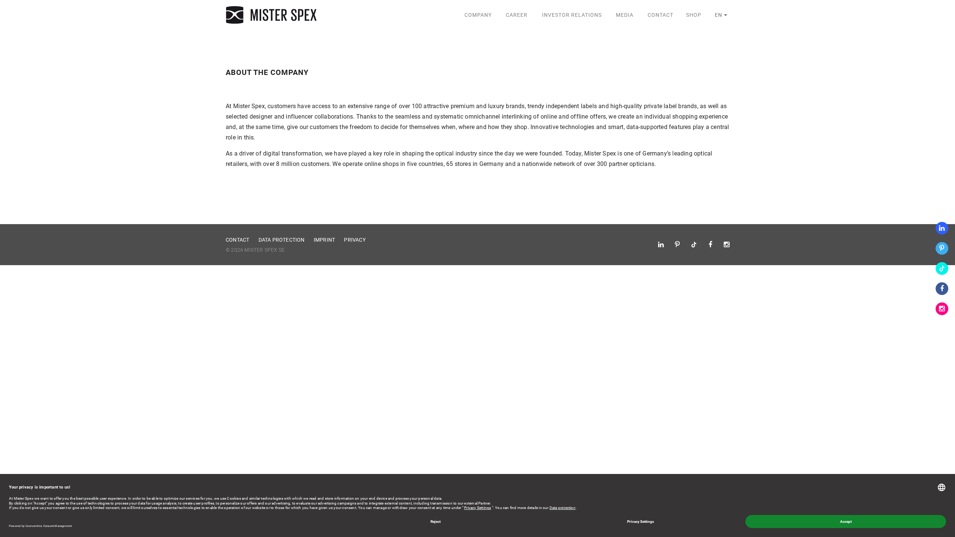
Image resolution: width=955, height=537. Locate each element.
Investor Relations (572, 15)
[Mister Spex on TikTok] (942, 268)
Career (516, 15)
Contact (660, 15)
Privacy (354, 240)
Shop (693, 15)
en (718, 15)
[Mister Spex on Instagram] (942, 308)
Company (478, 15)
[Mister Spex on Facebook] (942, 288)
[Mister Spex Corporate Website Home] (272, 15)
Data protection (282, 240)
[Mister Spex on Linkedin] (942, 228)
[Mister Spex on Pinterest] (942, 248)
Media (624, 15)
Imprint (324, 240)
